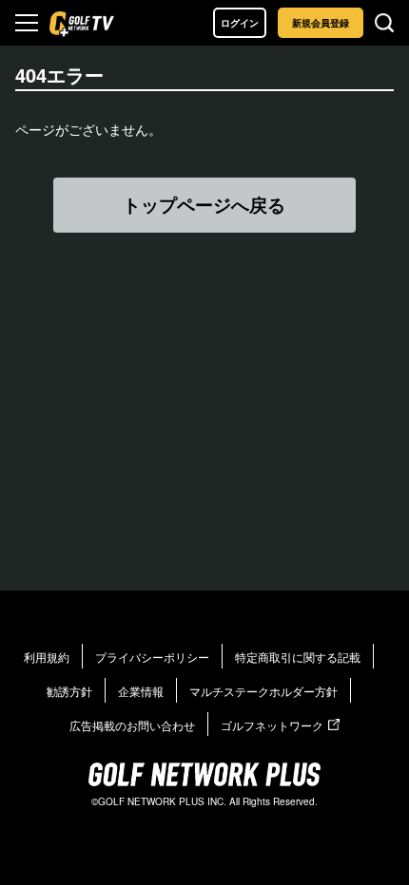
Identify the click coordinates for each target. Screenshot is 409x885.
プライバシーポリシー (152, 657)
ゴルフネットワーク (272, 725)
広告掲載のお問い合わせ (132, 725)
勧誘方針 (69, 691)
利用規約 (46, 657)
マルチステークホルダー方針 (263, 691)
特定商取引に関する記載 (297, 657)
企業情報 (141, 691)
